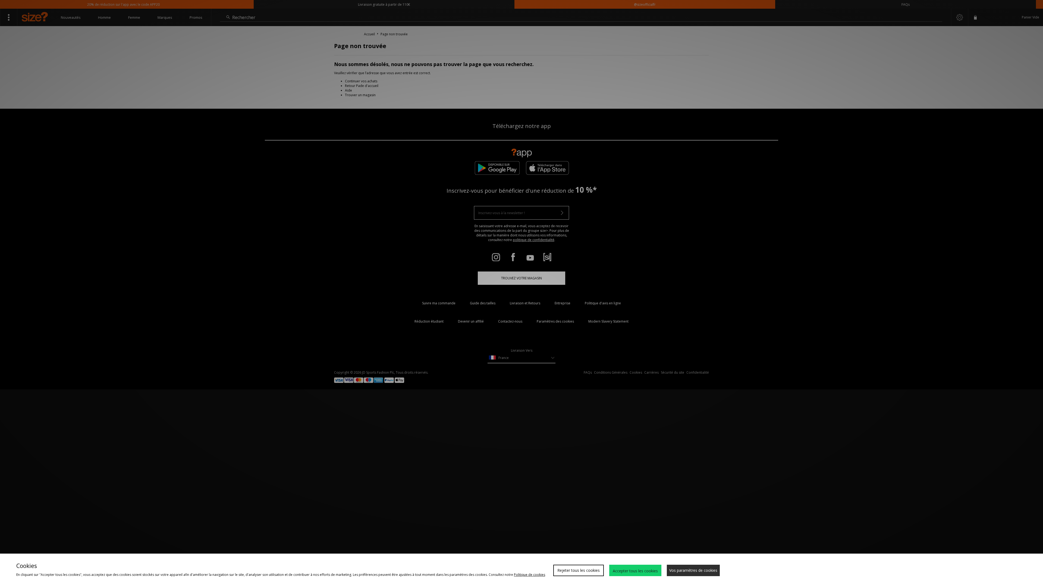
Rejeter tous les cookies (578, 570)
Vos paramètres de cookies (693, 570)
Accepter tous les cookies (635, 570)
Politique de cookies (529, 574)
